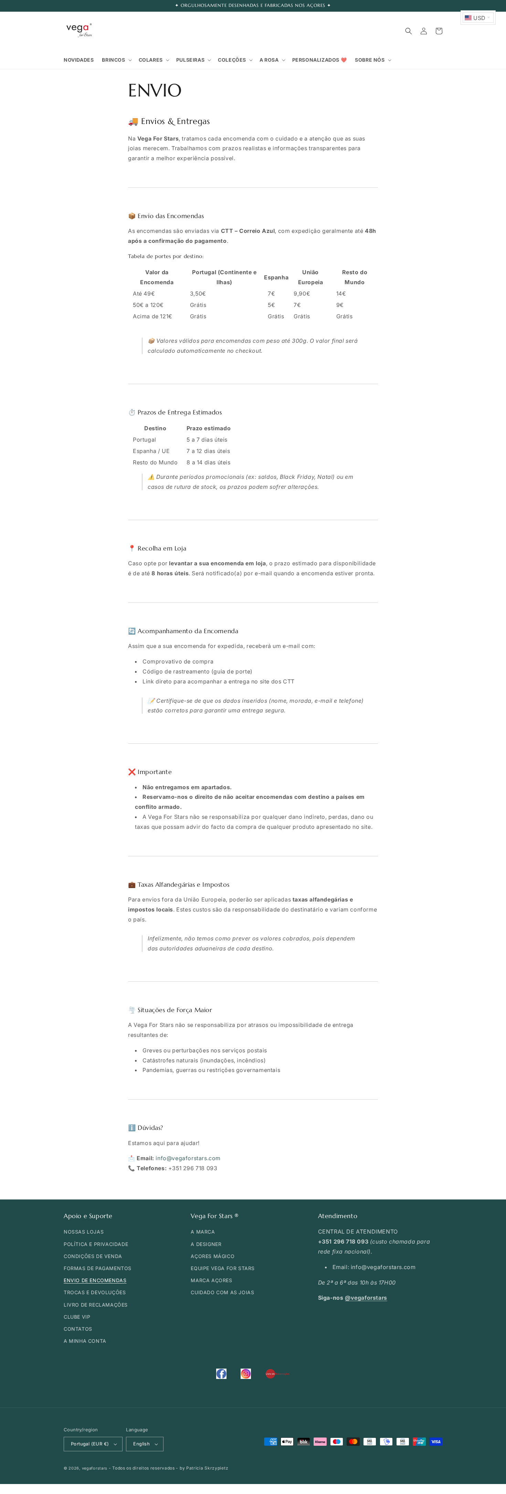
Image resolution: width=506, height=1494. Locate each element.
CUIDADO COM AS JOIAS (222, 1292)
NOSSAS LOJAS (84, 1232)
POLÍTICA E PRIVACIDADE (96, 1244)
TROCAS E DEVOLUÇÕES (95, 1292)
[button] (116, 60)
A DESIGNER (206, 1244)
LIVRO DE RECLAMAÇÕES (96, 1305)
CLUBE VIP (77, 1317)
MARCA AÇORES (211, 1280)
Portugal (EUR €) (90, 1443)
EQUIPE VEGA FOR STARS (223, 1268)
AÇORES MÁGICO (212, 1256)
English (141, 1443)
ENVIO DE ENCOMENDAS (95, 1280)
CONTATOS (78, 1329)
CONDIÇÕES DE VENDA (93, 1256)
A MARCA (203, 1232)
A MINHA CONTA (85, 1341)
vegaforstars (94, 1468)
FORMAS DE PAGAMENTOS (97, 1268)
